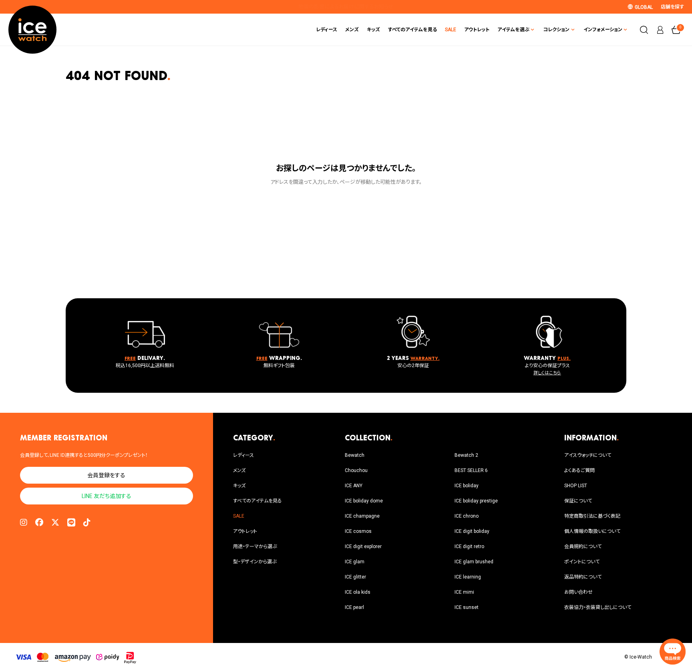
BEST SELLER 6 (471, 470)
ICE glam (354, 562)
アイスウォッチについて (587, 455)
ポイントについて (581, 562)
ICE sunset (467, 607)
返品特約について (582, 577)
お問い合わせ (578, 592)
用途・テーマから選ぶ (255, 546)
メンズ (352, 29)
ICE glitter (355, 577)
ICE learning (468, 577)
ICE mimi (464, 592)
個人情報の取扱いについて (592, 531)
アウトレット (476, 29)
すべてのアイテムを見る (412, 29)
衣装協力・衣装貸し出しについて (597, 607)
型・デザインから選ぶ (254, 562)
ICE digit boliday (472, 531)
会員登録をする (106, 475)
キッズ (373, 29)
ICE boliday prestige (476, 501)
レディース (326, 29)
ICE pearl (354, 607)
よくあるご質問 (579, 470)
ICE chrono (467, 516)
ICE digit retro (469, 546)
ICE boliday (467, 485)
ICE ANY (353, 485)
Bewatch (354, 455)
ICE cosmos (358, 531)
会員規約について (582, 546)
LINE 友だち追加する (106, 496)
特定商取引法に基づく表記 (592, 516)
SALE (450, 29)
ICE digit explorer (363, 546)
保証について (578, 501)
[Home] (32, 30)
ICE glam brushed (474, 562)
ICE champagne (362, 516)
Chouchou (356, 470)
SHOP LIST (575, 485)
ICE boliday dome (364, 501)
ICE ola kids (357, 592)
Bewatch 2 (466, 455)
